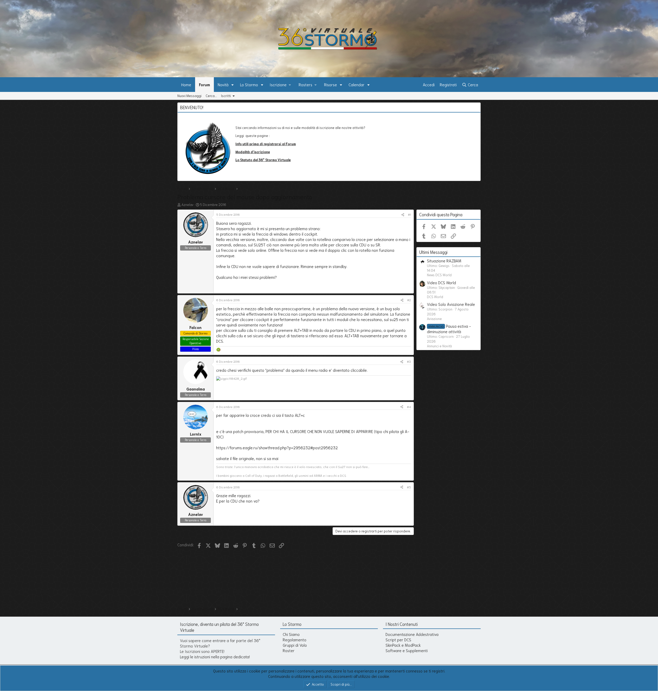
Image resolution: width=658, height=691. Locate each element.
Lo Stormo (249, 84)
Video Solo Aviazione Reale (451, 304)
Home (186, 84)
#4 (409, 407)
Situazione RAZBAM (444, 260)
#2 (409, 300)
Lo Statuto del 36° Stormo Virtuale (263, 160)
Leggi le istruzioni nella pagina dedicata (214, 656)
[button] (232, 84)
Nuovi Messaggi (189, 95)
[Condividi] (402, 215)
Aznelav (187, 204)
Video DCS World (441, 282)
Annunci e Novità (439, 346)
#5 (409, 487)
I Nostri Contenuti (402, 624)
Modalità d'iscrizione (252, 152)
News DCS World (439, 275)
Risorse (330, 84)
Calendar (356, 84)
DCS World (435, 297)
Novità (223, 84)
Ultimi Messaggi (433, 252)
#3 (409, 361)
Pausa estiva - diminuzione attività (449, 329)
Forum (204, 84)
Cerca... (211, 95)
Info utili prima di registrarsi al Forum (265, 144)
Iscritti (226, 95)
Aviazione (434, 318)
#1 (409, 214)
